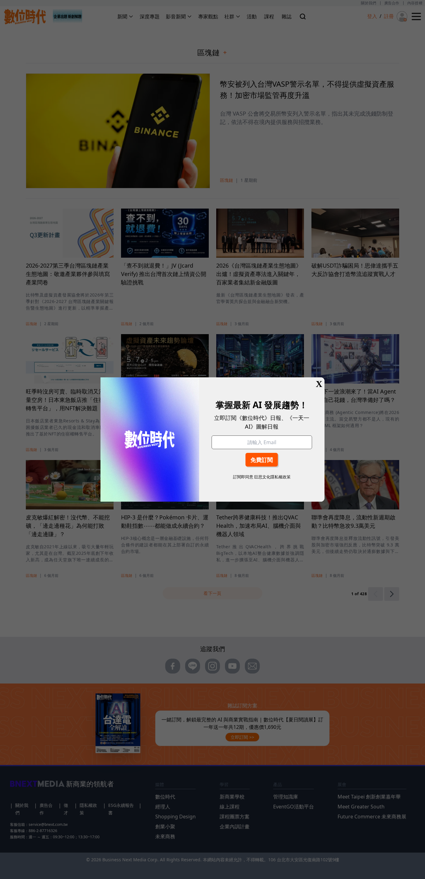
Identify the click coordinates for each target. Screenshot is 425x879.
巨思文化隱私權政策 (272, 477)
